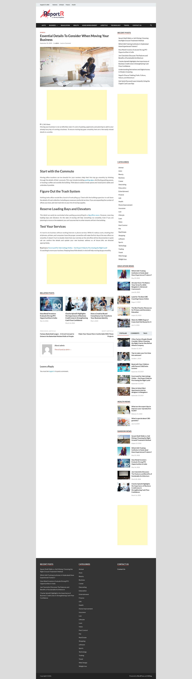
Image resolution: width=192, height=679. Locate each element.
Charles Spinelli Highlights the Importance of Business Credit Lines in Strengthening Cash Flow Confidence (76, 317)
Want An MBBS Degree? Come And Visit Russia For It (141, 321)
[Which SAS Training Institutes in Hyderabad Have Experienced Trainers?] (124, 271)
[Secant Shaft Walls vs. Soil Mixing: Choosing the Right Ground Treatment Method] (124, 436)
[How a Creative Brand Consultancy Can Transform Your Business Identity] (102, 304)
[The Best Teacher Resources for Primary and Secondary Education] (124, 308)
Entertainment (123, 191)
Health (74, 4)
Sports (120, 242)
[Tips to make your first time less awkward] (124, 353)
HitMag (149, 676)
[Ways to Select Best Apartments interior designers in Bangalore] (124, 388)
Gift (119, 198)
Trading (121, 249)
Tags (145, 333)
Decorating (122, 184)
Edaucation (65, 25)
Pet (119, 229)
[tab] (123, 333)
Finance (68, 4)
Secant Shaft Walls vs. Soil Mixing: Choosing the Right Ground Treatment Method (141, 438)
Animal (120, 167)
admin (57, 43)
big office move (94, 215)
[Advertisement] (77, 105)
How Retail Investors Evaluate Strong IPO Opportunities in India (48, 316)
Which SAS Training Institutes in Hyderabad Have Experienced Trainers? (142, 273)
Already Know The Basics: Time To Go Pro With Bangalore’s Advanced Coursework (141, 286)
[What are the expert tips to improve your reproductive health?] (124, 407)
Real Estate (122, 232)
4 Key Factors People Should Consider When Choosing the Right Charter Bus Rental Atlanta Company (142, 342)
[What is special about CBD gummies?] (124, 418)
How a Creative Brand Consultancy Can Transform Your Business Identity (101, 316)
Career (120, 181)
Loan (120, 218)
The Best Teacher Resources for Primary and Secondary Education (142, 310)
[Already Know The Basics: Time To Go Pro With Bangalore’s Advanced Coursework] (124, 283)
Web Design (122, 256)
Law (119, 212)
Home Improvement (89, 25)
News (120, 222)
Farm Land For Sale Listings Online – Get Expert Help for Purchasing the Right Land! (77, 248)
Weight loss (122, 259)
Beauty (120, 174)
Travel (126, 25)
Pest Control (122, 225)
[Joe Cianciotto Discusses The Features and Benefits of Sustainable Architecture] (124, 472)
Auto (44, 25)
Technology (115, 25)
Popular (123, 333)
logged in (52, 371)
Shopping (121, 235)
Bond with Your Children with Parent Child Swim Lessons (140, 366)
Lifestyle (61, 4)
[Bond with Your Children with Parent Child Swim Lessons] (124, 364)
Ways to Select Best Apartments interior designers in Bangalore (140, 390)
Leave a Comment (65, 43)
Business (55, 4)
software (121, 239)
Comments (135, 333)
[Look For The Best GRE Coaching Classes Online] (124, 297)
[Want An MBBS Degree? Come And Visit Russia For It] (124, 320)
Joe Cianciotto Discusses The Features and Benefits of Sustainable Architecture (142, 474)
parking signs (89, 180)
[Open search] (151, 25)
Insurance (121, 208)
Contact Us (137, 25)
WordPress (140, 676)
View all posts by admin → (63, 349)
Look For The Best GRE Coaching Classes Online (140, 298)
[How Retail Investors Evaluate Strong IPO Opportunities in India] (51, 304)
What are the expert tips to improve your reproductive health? (141, 409)
